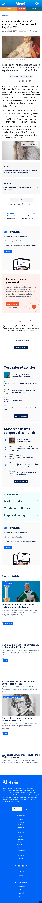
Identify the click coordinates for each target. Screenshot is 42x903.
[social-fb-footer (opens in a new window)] (19, 866)
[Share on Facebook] (19, 81)
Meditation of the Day (17, 508)
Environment (8, 583)
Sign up (7, 251)
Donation (21, 847)
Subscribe (8, 9)
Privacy (21, 896)
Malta (5, 734)
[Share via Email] (30, 81)
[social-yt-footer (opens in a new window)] (15, 866)
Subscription (21, 844)
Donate (20, 9)
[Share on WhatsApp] (33, 81)
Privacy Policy (21, 893)
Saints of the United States (12, 697)
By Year (21, 859)
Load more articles (21, 416)
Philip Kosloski (23, 31)
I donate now (11, 304)
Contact (21, 889)
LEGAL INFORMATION (21, 882)
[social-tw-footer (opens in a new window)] (23, 866)
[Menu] (7, 3)
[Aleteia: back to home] (21, 3)
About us (21, 879)
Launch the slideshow (29, 144)
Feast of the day (13, 501)
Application (21, 839)
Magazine (21, 842)
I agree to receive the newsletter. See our (21, 246)
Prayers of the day (14, 515)
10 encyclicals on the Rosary (23, 122)
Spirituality (5, 15)
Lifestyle (21, 822)
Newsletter (21, 836)
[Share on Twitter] (26, 81)
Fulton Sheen (8, 624)
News (21, 819)
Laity (5, 660)
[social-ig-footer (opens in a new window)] (26, 866)
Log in (27, 340)
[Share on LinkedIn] (23, 81)
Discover (21, 828)
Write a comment (21, 347)
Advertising (21, 850)
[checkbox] (4, 245)
